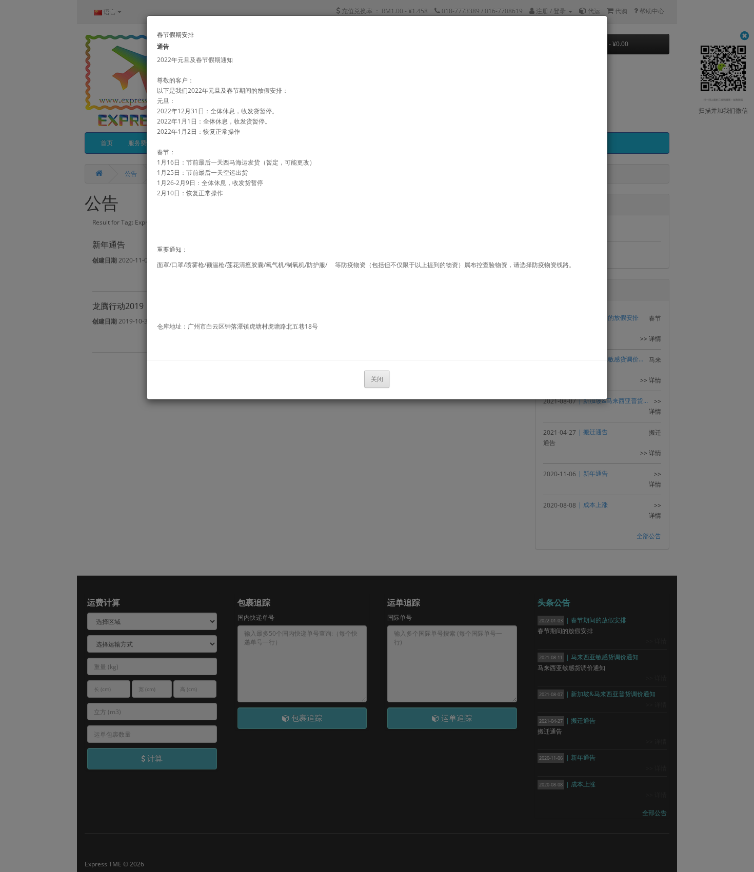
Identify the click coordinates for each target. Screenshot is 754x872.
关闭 (377, 379)
